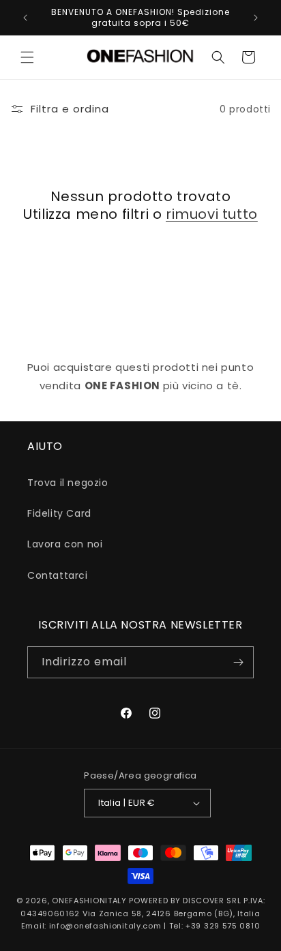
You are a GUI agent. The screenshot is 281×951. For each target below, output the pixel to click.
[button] (27, 57)
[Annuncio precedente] (25, 18)
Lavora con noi (64, 544)
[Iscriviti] (238, 662)
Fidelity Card (59, 513)
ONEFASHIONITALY (89, 900)
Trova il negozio (67, 482)
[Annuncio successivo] (256, 18)
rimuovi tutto (212, 214)
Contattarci (57, 575)
